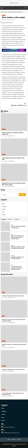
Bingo (3, 203)
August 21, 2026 (11, 322)
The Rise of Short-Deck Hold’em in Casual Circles (18, 227)
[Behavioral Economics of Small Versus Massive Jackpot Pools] (14, 122)
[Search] (26, 8)
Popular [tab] (9, 219)
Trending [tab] (16, 219)
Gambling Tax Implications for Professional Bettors (17, 257)
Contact (19, 439)
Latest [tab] (4, 219)
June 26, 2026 (11, 161)
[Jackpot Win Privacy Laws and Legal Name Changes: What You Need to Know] (14, 172)
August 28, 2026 (11, 297)
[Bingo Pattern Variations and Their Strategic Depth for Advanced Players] (14, 309)
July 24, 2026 (11, 371)
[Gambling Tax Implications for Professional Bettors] (14, 359)
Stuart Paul (5, 19)
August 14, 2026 (11, 135)
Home (8, 439)
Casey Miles (5, 135)
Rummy (3, 214)
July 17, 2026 (11, 396)
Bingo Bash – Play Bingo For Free (18, 104)
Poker (3, 212)
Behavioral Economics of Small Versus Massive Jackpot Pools (12, 133)
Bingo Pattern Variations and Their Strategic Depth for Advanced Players (17, 237)
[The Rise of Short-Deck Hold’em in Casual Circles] (14, 285)
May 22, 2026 (11, 186)
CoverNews (20, 444)
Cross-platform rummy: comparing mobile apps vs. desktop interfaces (17, 268)
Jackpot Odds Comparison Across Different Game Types (13, 158)
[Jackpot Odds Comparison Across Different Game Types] (14, 147)
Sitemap (13, 439)
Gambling (4, 206)
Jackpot (3, 15)
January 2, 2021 (11, 19)
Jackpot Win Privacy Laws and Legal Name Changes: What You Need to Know (14, 183)
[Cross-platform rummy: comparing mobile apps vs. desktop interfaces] (14, 382)
